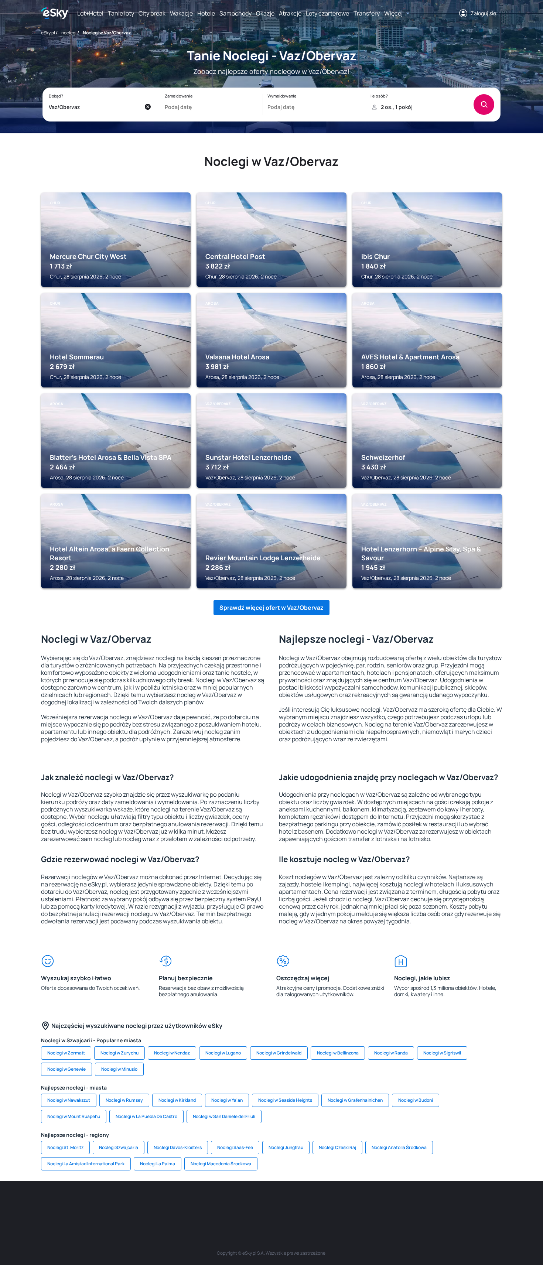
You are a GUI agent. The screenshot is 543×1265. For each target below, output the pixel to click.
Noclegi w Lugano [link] (223, 1053)
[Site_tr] (182, 1203)
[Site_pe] (160, 1203)
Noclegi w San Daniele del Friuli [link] (224, 1116)
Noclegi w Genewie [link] (66, 1069)
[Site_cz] (205, 1203)
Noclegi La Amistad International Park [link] (85, 1163)
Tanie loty (121, 13)
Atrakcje (290, 13)
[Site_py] (448, 1203)
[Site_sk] (249, 1203)
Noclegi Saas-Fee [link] (235, 1147)
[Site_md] (227, 1203)
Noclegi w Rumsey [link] (124, 1100)
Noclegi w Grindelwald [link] (278, 1053)
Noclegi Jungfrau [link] (286, 1147)
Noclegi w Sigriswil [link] (442, 1053)
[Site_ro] (116, 1203)
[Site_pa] (338, 1203)
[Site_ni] (382, 1203)
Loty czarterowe (327, 13)
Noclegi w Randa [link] (391, 1053)
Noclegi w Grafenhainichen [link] (355, 1100)
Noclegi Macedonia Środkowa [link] (221, 1163)
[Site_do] (315, 1203)
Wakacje (181, 13)
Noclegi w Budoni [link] (415, 1100)
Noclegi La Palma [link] (157, 1163)
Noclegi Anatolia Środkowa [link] (399, 1147)
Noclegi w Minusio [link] (119, 1069)
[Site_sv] (360, 1203)
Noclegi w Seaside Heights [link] (285, 1100)
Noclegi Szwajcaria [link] (118, 1147)
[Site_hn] (426, 1203)
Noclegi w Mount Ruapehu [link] (73, 1116)
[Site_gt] (404, 1203)
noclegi (68, 33)
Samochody (235, 13)
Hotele (206, 13)
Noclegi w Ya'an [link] (227, 1100)
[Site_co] (293, 1203)
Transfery (367, 13)
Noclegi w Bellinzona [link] (338, 1053)
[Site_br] (94, 1203)
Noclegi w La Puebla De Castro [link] (146, 1116)
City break (152, 13)
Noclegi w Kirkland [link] (177, 1100)
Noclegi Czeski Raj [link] (337, 1147)
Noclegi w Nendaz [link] (172, 1053)
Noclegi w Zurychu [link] (119, 1053)
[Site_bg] (138, 1203)
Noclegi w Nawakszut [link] (68, 1100)
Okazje (265, 13)
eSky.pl (48, 33)
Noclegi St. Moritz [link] (65, 1147)
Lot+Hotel (90, 13)
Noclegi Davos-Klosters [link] (178, 1147)
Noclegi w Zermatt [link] (66, 1053)
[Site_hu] (271, 1203)
